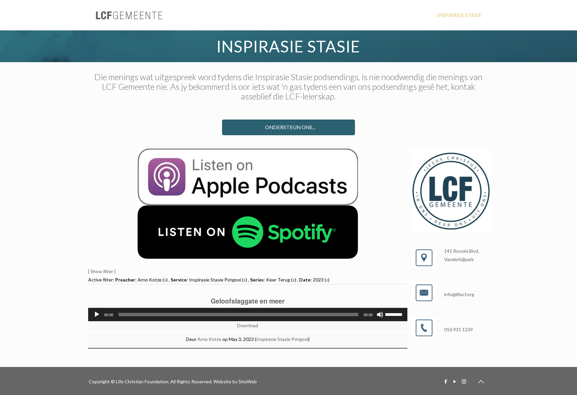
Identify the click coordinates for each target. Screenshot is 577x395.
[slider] (394, 314)
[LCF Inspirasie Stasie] (129, 15)
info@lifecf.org (459, 294)
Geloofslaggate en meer (248, 301)
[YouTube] (454, 381)
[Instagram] (463, 381)
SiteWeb (247, 381)
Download (247, 325)
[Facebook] (445, 381)
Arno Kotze (209, 339)
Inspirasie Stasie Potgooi (282, 339)
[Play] (96, 314)
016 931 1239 (458, 329)
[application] (247, 314)
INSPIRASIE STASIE (459, 15)
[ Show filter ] (102, 271)
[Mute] (380, 314)
